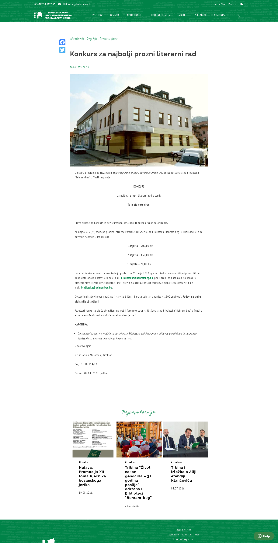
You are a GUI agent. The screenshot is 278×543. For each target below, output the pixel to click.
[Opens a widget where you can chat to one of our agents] (263, 536)
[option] (93, 458)
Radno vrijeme (184, 529)
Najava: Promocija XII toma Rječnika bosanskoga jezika (92, 476)
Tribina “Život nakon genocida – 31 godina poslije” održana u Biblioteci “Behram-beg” (138, 482)
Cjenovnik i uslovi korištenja (184, 534)
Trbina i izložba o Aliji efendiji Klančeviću (183, 473)
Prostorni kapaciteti (183, 539)
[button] (44, 4)
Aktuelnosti (85, 462)
